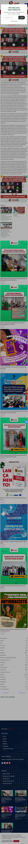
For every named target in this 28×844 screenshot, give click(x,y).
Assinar (21, 17)
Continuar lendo (14, 21)
